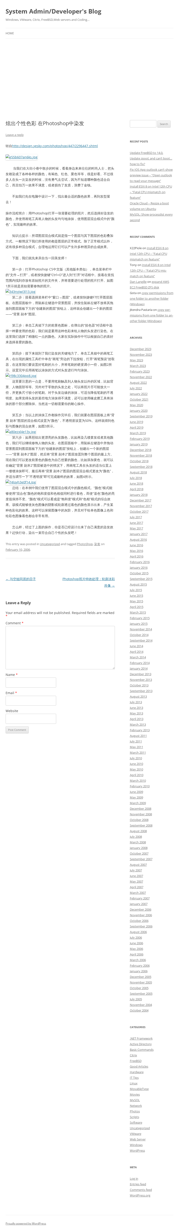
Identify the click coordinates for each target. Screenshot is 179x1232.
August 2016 (138, 539)
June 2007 (136, 876)
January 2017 (139, 534)
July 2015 (136, 590)
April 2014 (136, 652)
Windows (136, 1145)
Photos (135, 1111)
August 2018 (138, 472)
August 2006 (138, 932)
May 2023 (136, 360)
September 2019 (141, 416)
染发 (97, 544)
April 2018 (136, 489)
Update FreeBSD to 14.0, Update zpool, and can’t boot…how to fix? (151, 158)
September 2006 (141, 926)
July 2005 (136, 999)
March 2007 (138, 893)
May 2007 (136, 881)
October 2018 (139, 461)
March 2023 (138, 366)
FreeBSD (135, 1061)
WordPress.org (140, 1195)
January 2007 (139, 904)
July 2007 (136, 870)
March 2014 (138, 657)
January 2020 (139, 410)
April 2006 (136, 954)
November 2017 (141, 506)
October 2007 (139, 853)
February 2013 (140, 730)
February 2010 (140, 786)
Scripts (134, 1117)
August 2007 (138, 865)
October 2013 (139, 685)
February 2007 (140, 898)
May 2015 (136, 601)
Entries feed (138, 1184)
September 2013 (141, 691)
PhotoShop (85, 544)
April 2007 (136, 887)
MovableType (139, 1089)
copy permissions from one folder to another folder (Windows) (151, 298)
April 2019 (136, 427)
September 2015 (141, 579)
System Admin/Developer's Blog (53, 11)
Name (12, 674)
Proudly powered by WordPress (26, 1223)
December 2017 (140, 500)
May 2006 (136, 949)
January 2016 (139, 567)
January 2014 (139, 668)
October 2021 (139, 399)
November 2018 (141, 455)
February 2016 (140, 562)
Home (10, 33)
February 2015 (140, 618)
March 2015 (138, 612)
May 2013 (136, 713)
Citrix (133, 1055)
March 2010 (138, 780)
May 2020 (136, 405)
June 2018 (136, 483)
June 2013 (136, 708)
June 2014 (136, 646)
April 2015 (136, 607)
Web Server (138, 1139)
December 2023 (140, 349)
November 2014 (141, 629)
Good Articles (139, 1066)
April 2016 (136, 556)
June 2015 (136, 595)
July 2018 (136, 478)
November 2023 (141, 354)
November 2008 (141, 814)
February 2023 (140, 371)
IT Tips (134, 1078)
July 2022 (136, 388)
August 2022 (138, 382)
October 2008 (139, 820)
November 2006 (141, 915)
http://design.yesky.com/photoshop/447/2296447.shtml (55, 146)
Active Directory (141, 1044)
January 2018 (139, 495)
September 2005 (141, 993)
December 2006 (140, 909)
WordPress (137, 1150)
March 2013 (138, 724)
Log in (134, 1178)
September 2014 (141, 640)
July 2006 (136, 937)
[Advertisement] (89, 74)
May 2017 (136, 528)
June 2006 (136, 943)
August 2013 (138, 696)
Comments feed (141, 1190)
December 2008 (140, 808)
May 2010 (136, 769)
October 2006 (139, 921)
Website (12, 711)
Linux (134, 1083)
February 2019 (140, 439)
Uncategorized (50, 544)
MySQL (135, 1100)
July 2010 (136, 758)
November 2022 (141, 377)
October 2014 (139, 635)
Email (11, 693)
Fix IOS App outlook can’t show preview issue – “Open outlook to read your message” (151, 175)
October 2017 (139, 511)
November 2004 (141, 1005)
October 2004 (139, 1010)
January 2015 (139, 623)
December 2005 (140, 977)
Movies (135, 1094)
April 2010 (136, 775)
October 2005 (139, 988)
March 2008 (138, 842)
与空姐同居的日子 (21, 579)
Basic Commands (142, 1049)
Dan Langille (138, 282)
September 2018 (141, 467)
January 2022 (139, 394)
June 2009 (136, 792)
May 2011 (136, 747)
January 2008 (139, 848)
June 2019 (136, 422)
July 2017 (136, 517)
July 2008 (136, 836)
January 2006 (139, 971)
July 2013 (136, 702)
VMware (135, 1134)
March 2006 (138, 960)
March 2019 (138, 433)
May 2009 (136, 797)
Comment (15, 623)
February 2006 (140, 965)
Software (136, 1122)
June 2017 (136, 523)
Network (136, 1106)
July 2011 (136, 741)
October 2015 (139, 573)
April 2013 (136, 719)
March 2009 (138, 803)
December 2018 (140, 450)
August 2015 (138, 584)
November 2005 (141, 982)
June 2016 (136, 545)
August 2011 (138, 736)
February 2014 (140, 663)
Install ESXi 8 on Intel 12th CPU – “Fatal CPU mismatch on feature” (151, 192)
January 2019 (139, 444)
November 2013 (141, 680)
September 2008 (141, 825)
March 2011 (138, 752)
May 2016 (136, 551)
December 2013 (140, 674)
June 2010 (136, 764)
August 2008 (138, 831)
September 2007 (141, 859)
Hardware (137, 1072)
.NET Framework (141, 1038)
